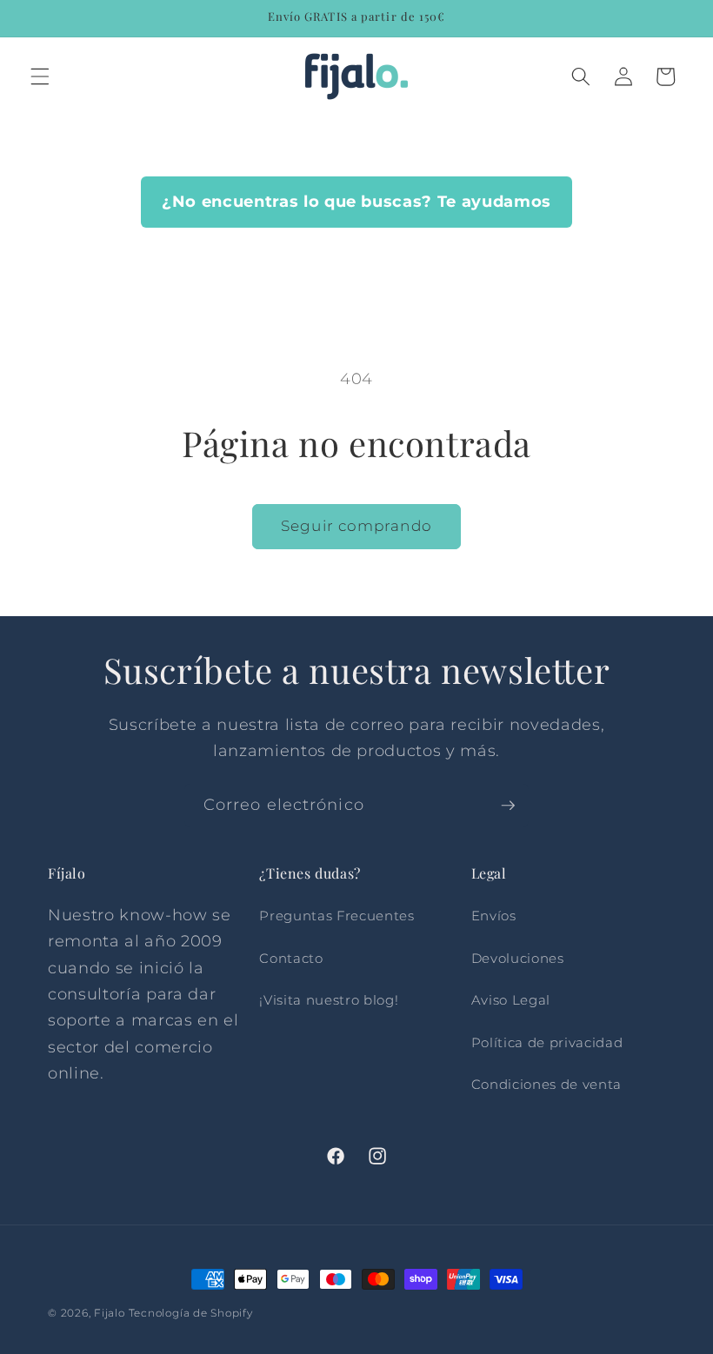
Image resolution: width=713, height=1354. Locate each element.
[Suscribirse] (508, 805)
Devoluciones (517, 958)
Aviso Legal (510, 1000)
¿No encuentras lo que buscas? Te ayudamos (356, 201)
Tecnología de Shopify (191, 1312)
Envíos (493, 915)
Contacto (291, 958)
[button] (40, 76)
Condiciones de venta (546, 1084)
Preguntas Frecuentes (336, 915)
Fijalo (109, 1312)
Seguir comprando (356, 525)
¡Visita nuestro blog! (328, 1000)
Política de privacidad (547, 1042)
